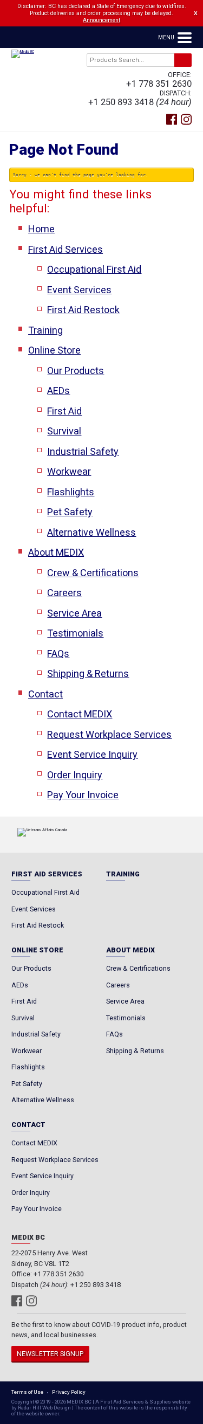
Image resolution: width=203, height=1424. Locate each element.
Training (45, 330)
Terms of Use (27, 1392)
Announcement (101, 20)
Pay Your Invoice (83, 794)
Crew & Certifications (93, 572)
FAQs (58, 653)
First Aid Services (65, 249)
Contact (45, 694)
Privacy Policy (69, 1392)
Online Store (54, 350)
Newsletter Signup (50, 1354)
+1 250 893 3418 (121, 102)
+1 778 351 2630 (159, 84)
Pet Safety (70, 511)
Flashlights (70, 491)
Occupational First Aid (94, 269)
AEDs (58, 390)
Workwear (69, 471)
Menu (167, 37)
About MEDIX (56, 552)
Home (41, 228)
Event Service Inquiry (92, 754)
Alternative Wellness (91, 532)
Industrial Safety (83, 451)
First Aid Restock (83, 309)
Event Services (79, 289)
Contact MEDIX (79, 714)
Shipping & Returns (88, 673)
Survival (64, 431)
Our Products (75, 370)
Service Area (74, 613)
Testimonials (75, 633)
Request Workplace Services (109, 734)
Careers (64, 592)
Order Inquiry (74, 774)
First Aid (64, 411)
